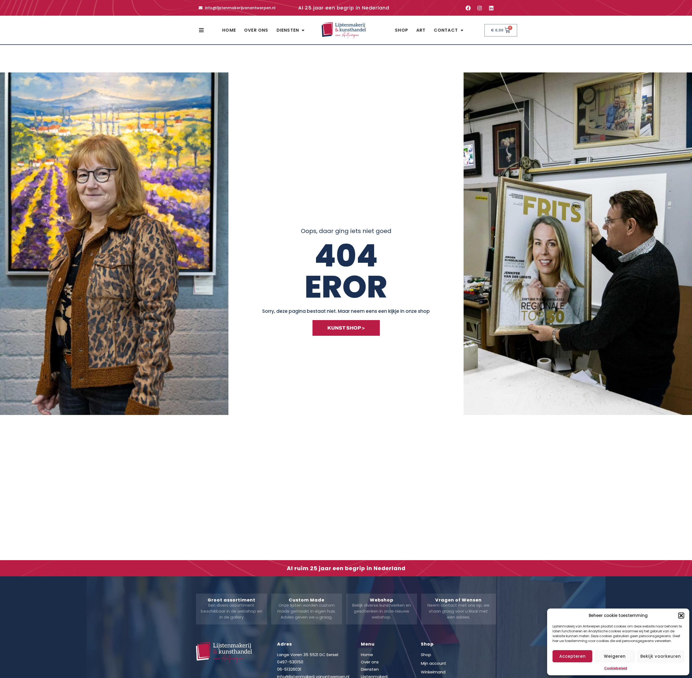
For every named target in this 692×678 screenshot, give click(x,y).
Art (421, 30)
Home (229, 30)
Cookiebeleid (615, 668)
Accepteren (572, 656)
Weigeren (615, 656)
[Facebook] (468, 8)
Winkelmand (433, 672)
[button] (681, 615)
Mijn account (433, 663)
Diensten (288, 30)
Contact (446, 30)
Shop (401, 30)
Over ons (256, 30)
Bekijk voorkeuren (660, 656)
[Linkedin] (491, 8)
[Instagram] (479, 8)
